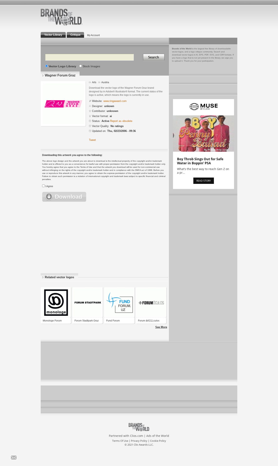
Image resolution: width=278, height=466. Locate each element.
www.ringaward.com (115, 101)
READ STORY (203, 180)
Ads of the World (157, 436)
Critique (75, 34)
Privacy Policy (139, 441)
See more (161, 327)
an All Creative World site (74, 25)
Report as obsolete (121, 121)
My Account (93, 35)
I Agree (49, 186)
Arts (94, 82)
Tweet (92, 139)
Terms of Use (120, 441)
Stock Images (91, 66)
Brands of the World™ (61, 17)
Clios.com (136, 436)
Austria (105, 82)
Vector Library (53, 34)
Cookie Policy (158, 441)
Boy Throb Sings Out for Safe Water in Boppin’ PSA (200, 161)
